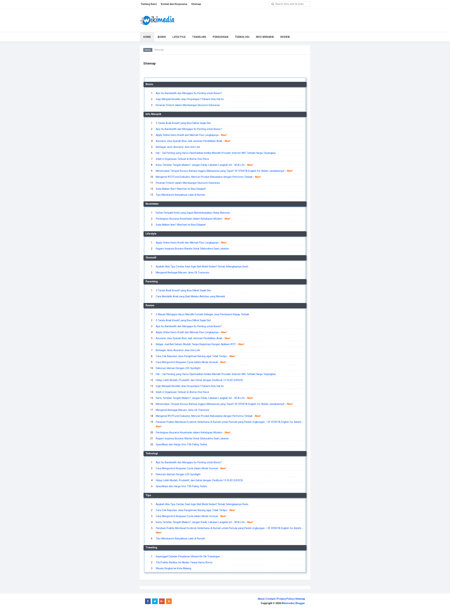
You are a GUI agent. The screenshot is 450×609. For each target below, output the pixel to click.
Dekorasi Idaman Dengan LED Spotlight (178, 368)
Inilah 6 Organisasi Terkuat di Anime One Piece (182, 159)
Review (285, 37)
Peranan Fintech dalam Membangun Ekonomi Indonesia (188, 105)
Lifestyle (179, 37)
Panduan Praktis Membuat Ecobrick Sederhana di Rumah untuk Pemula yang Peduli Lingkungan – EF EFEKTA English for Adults (228, 422)
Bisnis (162, 37)
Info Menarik (265, 37)
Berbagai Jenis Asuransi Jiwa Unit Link (178, 147)
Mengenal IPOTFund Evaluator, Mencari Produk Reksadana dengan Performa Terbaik (204, 176)
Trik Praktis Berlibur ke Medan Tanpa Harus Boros (184, 562)
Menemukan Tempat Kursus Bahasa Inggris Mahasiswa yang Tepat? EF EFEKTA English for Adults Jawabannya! (220, 170)
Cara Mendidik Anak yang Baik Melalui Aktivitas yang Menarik (190, 296)
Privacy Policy (285, 598)
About (261, 598)
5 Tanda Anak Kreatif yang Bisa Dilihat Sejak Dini (183, 123)
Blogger (300, 603)
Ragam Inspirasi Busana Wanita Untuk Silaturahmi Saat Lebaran (192, 248)
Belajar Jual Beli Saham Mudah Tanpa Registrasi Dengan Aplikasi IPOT (196, 344)
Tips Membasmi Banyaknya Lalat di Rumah (180, 194)
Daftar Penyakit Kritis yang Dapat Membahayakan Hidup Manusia (193, 212)
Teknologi (242, 37)
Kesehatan (152, 203)
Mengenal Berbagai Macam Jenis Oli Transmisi (182, 272)
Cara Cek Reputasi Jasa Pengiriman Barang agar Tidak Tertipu (191, 356)
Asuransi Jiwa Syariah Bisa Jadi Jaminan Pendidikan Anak (189, 141)
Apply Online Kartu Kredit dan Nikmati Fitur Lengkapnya (187, 135)
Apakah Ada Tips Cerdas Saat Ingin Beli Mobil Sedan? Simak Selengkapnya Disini (202, 266)
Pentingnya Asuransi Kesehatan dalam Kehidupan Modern (189, 218)
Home (148, 50)
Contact (270, 598)
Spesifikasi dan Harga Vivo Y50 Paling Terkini (181, 444)
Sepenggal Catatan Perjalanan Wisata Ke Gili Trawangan (188, 556)
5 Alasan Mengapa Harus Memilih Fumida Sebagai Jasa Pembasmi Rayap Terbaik (202, 314)
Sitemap (300, 598)
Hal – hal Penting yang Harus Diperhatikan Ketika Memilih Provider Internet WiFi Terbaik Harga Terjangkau (216, 153)
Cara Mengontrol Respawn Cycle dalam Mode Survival (187, 362)
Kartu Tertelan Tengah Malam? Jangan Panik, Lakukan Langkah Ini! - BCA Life (200, 164)
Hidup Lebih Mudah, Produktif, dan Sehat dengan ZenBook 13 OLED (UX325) (199, 380)
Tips (148, 495)
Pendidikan (220, 37)
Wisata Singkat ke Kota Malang (173, 568)
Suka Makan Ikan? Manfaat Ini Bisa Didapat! (181, 188)
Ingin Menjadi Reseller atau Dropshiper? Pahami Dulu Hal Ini (190, 99)
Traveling (199, 37)
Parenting (152, 281)
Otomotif (151, 257)
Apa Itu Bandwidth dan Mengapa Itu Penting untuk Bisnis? (189, 93)
